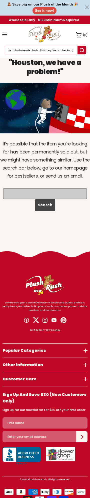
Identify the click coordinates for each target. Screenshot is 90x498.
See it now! (44, 11)
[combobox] (41, 50)
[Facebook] (27, 320)
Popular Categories (24, 350)
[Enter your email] (82, 436)
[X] (36, 320)
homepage (76, 168)
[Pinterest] (63, 320)
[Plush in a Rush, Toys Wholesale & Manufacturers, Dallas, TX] (21, 458)
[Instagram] (45, 320)
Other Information (22, 365)
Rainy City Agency (49, 329)
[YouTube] (54, 320)
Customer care (19, 379)
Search (45, 205)
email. (76, 176)
